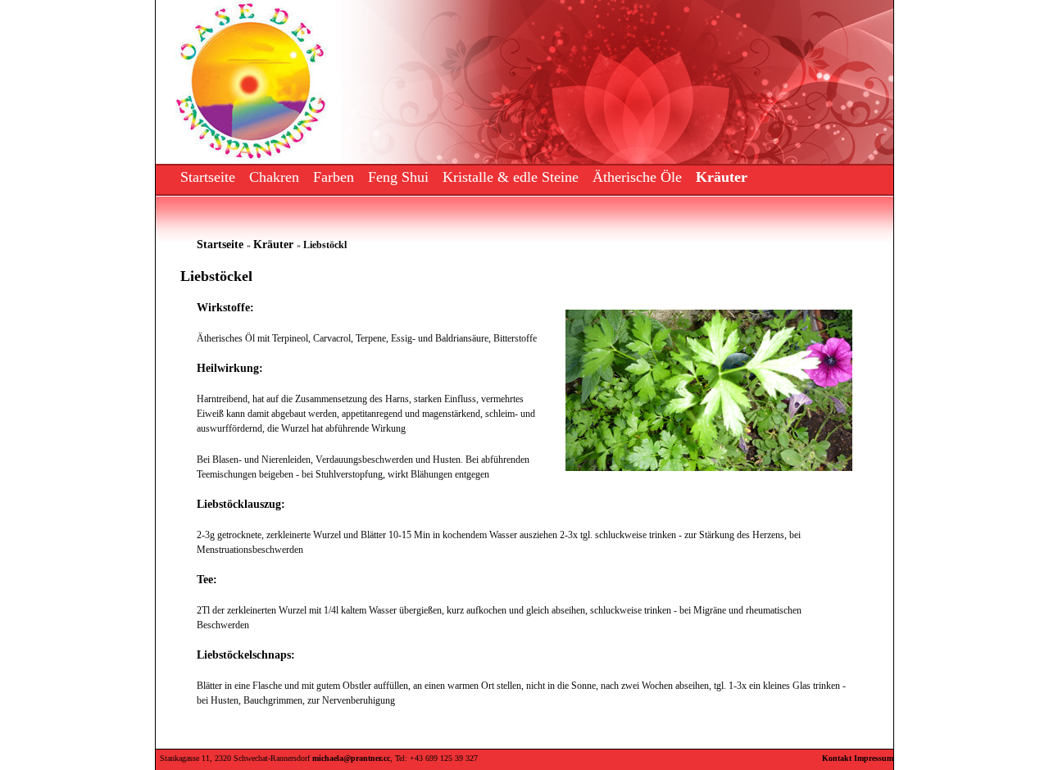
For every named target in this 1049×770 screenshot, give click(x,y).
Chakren (274, 177)
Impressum (873, 758)
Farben (333, 177)
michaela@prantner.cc (351, 758)
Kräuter (721, 177)
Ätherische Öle (637, 177)
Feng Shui (398, 177)
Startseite (207, 177)
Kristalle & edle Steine (511, 177)
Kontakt (836, 758)
